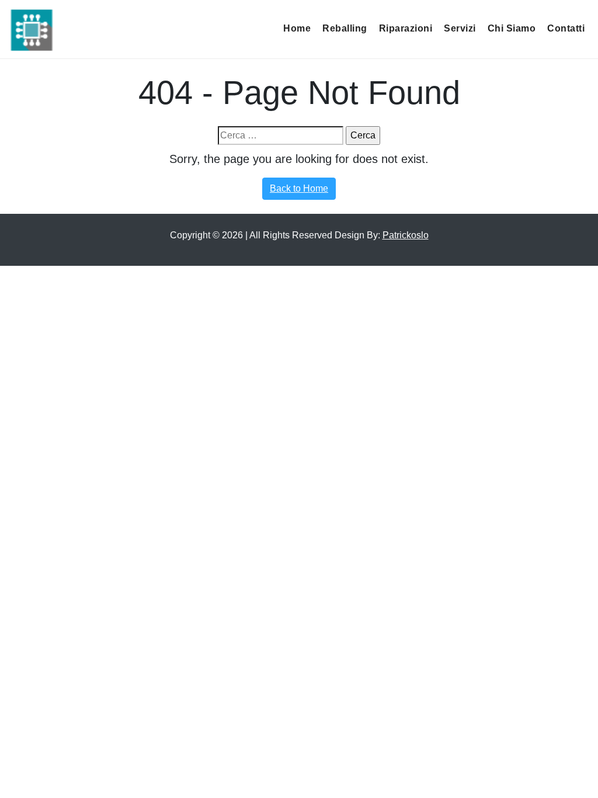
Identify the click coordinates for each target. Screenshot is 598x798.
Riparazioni (406, 28)
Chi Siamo (512, 28)
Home (297, 28)
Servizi (460, 28)
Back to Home (299, 188)
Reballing (344, 28)
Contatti (566, 28)
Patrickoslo (406, 235)
